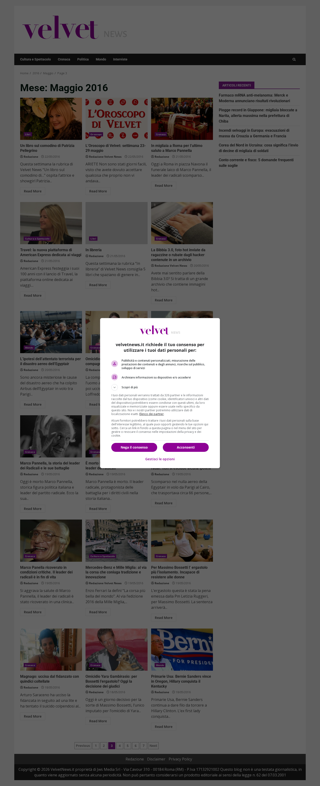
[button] (160, 387)
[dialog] (160, 393)
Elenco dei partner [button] (151, 414)
